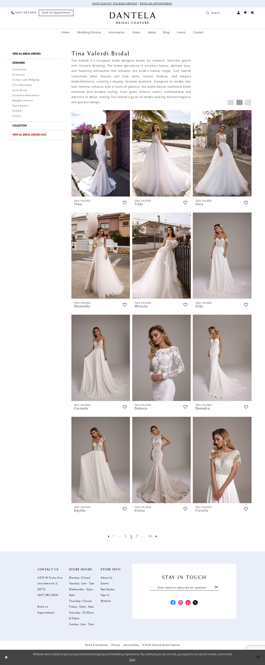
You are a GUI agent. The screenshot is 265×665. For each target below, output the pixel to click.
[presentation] (100, 153)
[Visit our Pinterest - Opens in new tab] (188, 603)
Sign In (105, 595)
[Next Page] (156, 536)
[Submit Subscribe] (217, 588)
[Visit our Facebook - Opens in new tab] (173, 603)
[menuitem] (24, 12)
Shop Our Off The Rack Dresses (114, 4)
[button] (238, 12)
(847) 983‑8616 (48, 595)
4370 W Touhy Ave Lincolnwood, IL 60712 (50, 584)
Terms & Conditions (96, 645)
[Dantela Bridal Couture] (132, 18)
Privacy (116, 645)
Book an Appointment (156, 4)
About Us (107, 578)
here (132, 659)
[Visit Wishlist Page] (245, 12)
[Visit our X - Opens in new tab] (195, 603)
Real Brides (108, 589)
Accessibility (131, 645)
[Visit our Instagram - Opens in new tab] (180, 603)
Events (105, 583)
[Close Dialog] (6, 657)
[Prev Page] (108, 536)
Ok (258, 657)
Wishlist (106, 601)
